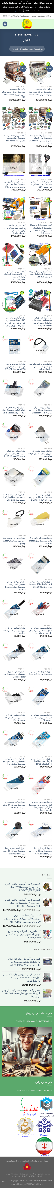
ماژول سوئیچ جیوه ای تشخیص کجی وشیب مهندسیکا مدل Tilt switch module (14, 585)
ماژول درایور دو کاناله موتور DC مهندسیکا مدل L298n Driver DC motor (15, 453)
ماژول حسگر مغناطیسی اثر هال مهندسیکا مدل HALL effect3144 (41, 761)
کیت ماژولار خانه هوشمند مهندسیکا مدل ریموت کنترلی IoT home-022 (15, 138)
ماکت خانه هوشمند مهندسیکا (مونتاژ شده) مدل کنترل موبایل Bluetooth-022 (14, 93)
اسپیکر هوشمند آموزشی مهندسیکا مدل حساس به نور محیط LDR (41, 184)
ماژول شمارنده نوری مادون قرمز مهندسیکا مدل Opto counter (14, 674)
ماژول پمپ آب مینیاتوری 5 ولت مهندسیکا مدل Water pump (14, 540)
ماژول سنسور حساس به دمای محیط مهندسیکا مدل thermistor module (40, 630)
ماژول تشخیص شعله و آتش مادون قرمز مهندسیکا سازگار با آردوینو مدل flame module (40, 806)
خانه (37, 34)
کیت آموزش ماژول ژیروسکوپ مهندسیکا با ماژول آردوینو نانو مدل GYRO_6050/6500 (42, 321)
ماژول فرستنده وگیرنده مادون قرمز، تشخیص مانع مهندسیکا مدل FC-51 (14, 761)
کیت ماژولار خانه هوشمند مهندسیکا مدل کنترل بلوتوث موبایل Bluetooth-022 (40, 139)
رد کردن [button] (19, 10)
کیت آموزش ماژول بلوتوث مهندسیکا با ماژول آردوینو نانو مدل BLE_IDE (40, 274)
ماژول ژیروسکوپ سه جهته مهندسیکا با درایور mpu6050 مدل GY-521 (15, 366)
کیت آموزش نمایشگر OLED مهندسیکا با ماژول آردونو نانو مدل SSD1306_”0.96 (15, 275)
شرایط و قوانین (44, 1174)
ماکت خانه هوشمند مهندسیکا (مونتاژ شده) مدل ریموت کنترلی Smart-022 (40, 92)
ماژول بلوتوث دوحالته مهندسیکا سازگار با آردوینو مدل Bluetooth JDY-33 (40, 497)
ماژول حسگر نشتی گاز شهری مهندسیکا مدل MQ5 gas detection (40, 453)
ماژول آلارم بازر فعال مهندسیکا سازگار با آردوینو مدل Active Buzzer (40, 851)
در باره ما (33, 1174)
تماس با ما (24, 1174)
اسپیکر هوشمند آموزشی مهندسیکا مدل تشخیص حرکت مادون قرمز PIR (15, 184)
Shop (24, 1176)
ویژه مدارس (15, 1176)
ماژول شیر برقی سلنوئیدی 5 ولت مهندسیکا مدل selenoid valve (40, 366)
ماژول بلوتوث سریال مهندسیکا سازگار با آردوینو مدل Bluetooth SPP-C (40, 410)
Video (32, 1176)
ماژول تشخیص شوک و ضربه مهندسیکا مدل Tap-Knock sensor (14, 717)
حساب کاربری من (11, 1174)
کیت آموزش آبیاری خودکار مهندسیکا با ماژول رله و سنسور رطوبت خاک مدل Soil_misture (40, 229)
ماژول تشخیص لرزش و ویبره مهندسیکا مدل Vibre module (14, 630)
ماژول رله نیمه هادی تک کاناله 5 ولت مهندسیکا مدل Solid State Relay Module (14, 410)
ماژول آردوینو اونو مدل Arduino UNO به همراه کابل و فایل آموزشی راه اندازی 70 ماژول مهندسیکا (14, 321)
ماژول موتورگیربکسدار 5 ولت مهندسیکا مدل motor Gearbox (40, 540)
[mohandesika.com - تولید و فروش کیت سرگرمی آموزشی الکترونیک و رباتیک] (27, 24)
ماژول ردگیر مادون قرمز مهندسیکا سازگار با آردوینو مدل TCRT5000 (14, 805)
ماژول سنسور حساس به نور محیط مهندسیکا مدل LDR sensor (41, 717)
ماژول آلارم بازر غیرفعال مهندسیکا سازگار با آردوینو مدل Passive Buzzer (14, 851)
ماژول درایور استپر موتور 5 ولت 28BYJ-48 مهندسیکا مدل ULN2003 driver (40, 584)
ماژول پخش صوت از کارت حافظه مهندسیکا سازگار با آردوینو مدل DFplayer (14, 497)
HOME (39, 1176)
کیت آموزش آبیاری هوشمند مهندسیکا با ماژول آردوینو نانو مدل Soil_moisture (14, 229)
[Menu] (50, 24)
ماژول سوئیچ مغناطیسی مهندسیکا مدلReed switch (40, 672)
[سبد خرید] (5, 24)
